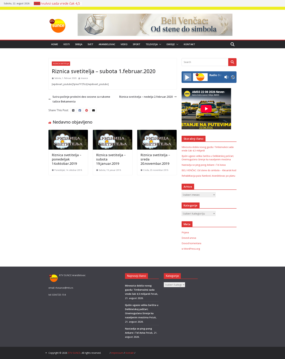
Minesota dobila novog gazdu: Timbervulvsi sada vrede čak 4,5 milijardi (140, 289)
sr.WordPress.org (191, 248)
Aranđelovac (107, 44)
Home (54, 44)
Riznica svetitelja (61, 63)
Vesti (66, 44)
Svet (90, 44)
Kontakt (189, 44)
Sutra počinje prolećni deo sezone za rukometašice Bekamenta (81, 99)
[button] (159, 44)
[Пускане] (187, 77)
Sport (136, 44)
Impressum (117, 352)
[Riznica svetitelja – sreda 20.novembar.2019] (157, 132)
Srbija (78, 44)
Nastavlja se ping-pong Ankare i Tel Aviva (204, 164)
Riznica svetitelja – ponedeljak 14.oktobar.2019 (66, 159)
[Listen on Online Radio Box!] (233, 77)
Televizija (152, 44)
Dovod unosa (189, 237)
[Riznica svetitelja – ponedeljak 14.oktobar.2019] (68, 132)
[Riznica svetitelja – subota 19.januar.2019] (112, 132)
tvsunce (84, 78)
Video (124, 44)
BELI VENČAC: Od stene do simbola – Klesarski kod (209, 170)
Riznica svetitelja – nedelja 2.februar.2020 (146, 97)
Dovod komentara (191, 243)
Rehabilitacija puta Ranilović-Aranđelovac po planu (208, 175)
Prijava (185, 232)
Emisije (171, 44)
